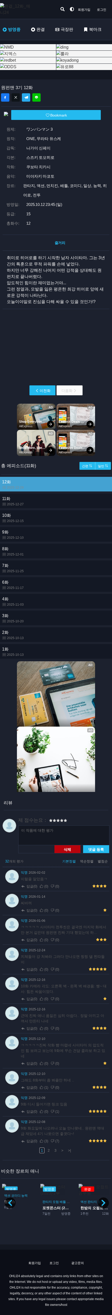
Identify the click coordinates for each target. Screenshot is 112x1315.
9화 (13, 535)
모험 (56, 1202)
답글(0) (32, 886)
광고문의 (77, 1263)
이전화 (45, 391)
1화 (13, 652)
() (46, 886)
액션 (7, 1195)
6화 (13, 585)
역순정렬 (87, 861)
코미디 (16, 1195)
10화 (13, 518)
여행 (70, 1202)
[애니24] (21, 9)
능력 (24, 1195)
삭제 (67, 849)
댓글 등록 (96, 849)
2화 (13, 635)
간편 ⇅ (87, 466)
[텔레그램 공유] (26, 97)
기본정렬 (69, 861)
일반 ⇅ (103, 466)
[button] (103, 1202)
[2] (52, 821)
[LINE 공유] (36, 97)
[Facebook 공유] (5, 97)
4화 (13, 601)
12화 (13, 484)
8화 (13, 551)
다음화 (66, 391)
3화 (13, 618)
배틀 (63, 1202)
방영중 (14, 29)
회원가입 (84, 9)
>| (69, 1150)
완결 (40, 29)
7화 (13, 568)
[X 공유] (15, 97)
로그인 (101, 9)
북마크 (95, 29)
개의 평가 (14, 861)
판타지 (47, 1202)
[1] (51, 821)
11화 (13, 501)
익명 (25, 872)
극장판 (67, 29)
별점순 (103, 861)
